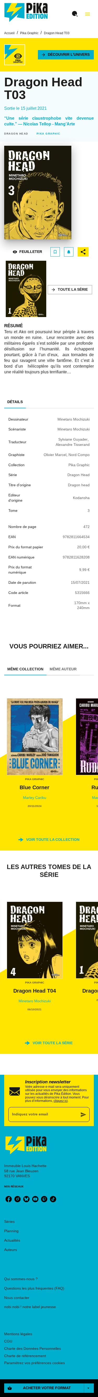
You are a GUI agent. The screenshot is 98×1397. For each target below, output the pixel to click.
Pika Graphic (29, 33)
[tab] (15, 402)
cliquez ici (61, 1101)
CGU (8, 1341)
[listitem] (8, 1199)
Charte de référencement (25, 1356)
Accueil (9, 33)
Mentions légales (18, 1334)
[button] (66, 54)
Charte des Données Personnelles (32, 1348)
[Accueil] (26, 12)
